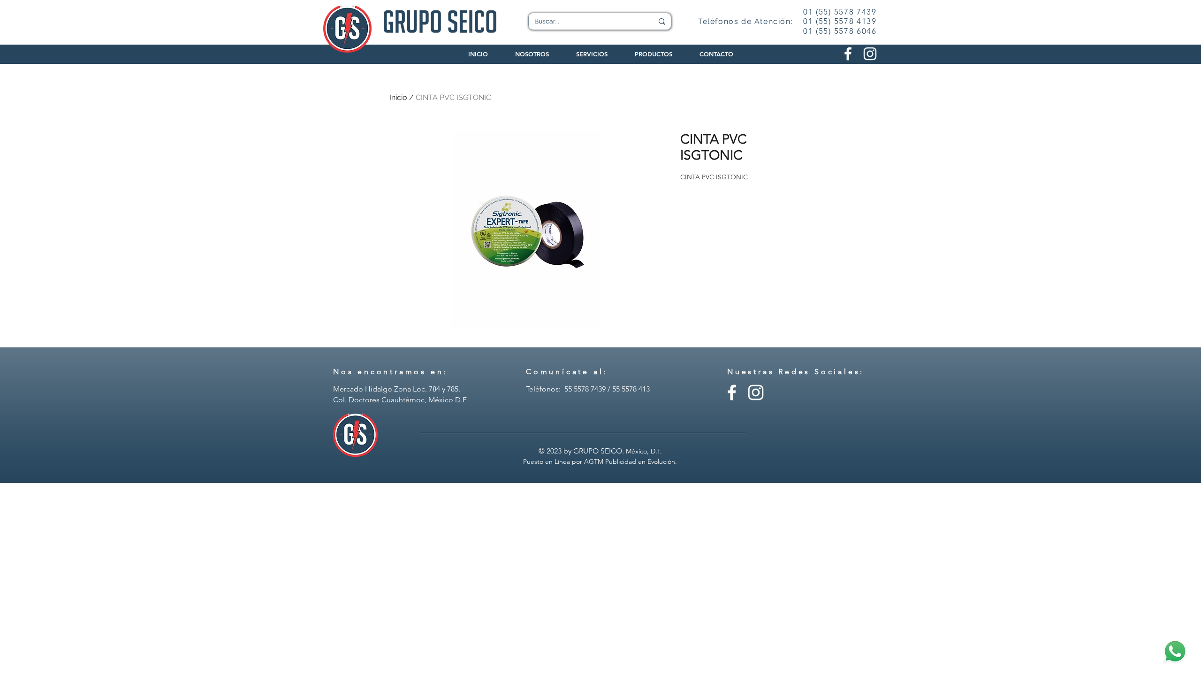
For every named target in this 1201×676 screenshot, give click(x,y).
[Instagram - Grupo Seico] (755, 392)
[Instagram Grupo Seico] (870, 53)
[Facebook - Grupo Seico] (732, 392)
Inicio (398, 97)
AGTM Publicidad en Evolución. (630, 461)
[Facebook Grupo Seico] (848, 53)
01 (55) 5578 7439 (840, 11)
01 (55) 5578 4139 (840, 21)
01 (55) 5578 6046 (840, 31)
